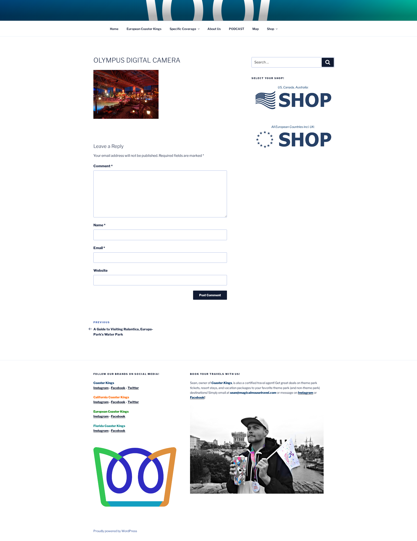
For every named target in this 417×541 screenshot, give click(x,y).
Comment (103, 166)
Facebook (118, 388)
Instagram (101, 388)
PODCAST (236, 29)
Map (255, 29)
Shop (270, 29)
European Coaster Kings (144, 29)
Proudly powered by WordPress (115, 531)
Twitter (133, 388)
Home (114, 29)
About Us (214, 29)
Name (99, 225)
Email (99, 248)
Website (100, 270)
